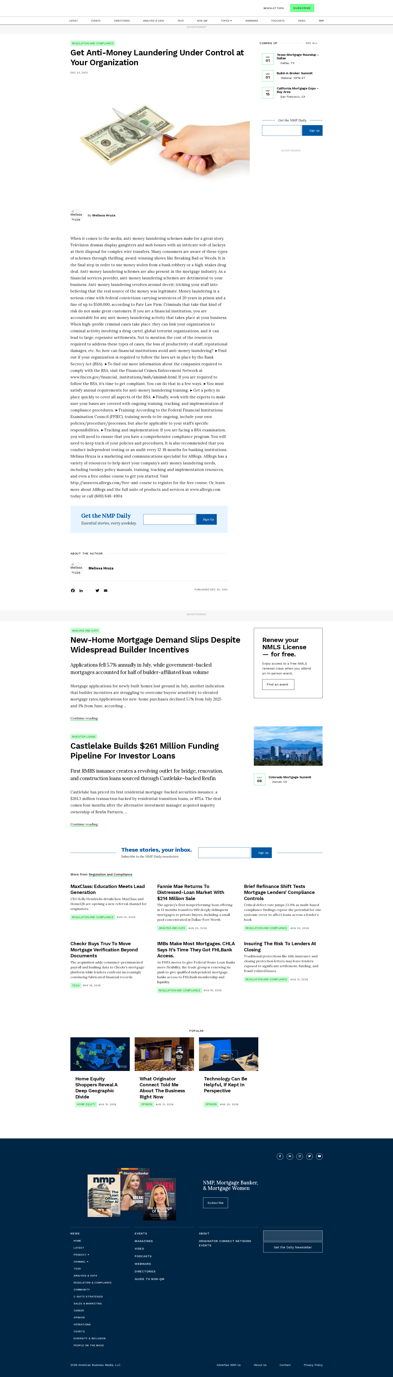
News (75, 1233)
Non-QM (202, 20)
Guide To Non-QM (149, 1279)
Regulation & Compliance (93, 1282)
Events (96, 20)
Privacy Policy (313, 1365)
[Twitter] (97, 590)
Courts (79, 1331)
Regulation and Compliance (93, 43)
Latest (73, 20)
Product (81, 1254)
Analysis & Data (153, 20)
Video (301, 20)
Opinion (146, 1104)
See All (312, 43)
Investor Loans (84, 736)
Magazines (144, 1241)
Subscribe (302, 8)
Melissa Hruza (103, 215)
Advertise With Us (229, 1365)
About (204, 1233)
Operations (82, 1324)
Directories (122, 20)
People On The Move (89, 1345)
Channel (80, 1261)
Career (79, 1310)
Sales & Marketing (88, 1303)
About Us (260, 1365)
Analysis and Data (85, 630)
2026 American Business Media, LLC (95, 1365)
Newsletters (274, 8)
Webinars (251, 20)
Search (319, 9)
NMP (321, 20)
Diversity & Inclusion (90, 1338)
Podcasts (278, 20)
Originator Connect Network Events (225, 1243)
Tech (180, 20)
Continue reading (84, 718)
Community (82, 1289)
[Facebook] (72, 590)
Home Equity (86, 1104)
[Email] (105, 590)
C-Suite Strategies (88, 1296)
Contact (285, 1365)
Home (77, 1240)
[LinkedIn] (81, 590)
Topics (225, 20)
